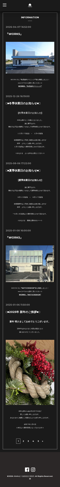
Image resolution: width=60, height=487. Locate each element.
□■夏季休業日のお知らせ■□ (23, 170)
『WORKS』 (14, 34)
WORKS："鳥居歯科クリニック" (30, 86)
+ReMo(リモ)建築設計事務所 (23, 476)
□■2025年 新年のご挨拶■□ (23, 312)
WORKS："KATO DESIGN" (30, 295)
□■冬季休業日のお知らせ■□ (23, 103)
